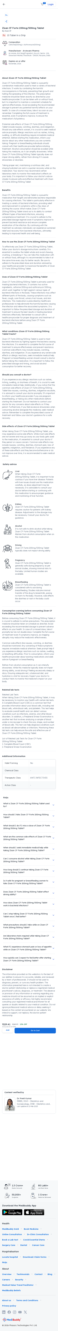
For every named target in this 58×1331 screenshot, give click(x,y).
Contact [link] (38, 1274)
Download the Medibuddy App (19, 1205)
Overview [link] (6, 1274)
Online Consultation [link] (12, 1234)
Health (5, 1223)
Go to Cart (35, 1030)
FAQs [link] (4, 1262)
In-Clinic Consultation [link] (38, 1234)
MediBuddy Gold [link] (10, 1229)
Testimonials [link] (23, 1274)
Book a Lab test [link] (10, 1240)
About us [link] (6, 1300)
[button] (42, 4)
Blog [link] (50, 1274)
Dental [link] (23, 1245)
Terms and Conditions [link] (27, 1300)
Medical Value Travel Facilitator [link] (17, 1285)
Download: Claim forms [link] (34, 1257)
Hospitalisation (6, 1251)
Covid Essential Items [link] (34, 1240)
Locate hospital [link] (10, 1257)
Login (51, 4)
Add (7, 1030)
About (5, 1268)
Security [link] (19, 1279)
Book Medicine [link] (31, 1229)
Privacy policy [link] (9, 1306)
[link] (12, 1212)
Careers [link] (6, 1279)
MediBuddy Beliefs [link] (11, 1290)
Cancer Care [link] (38, 1245)
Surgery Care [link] (8, 1245)
